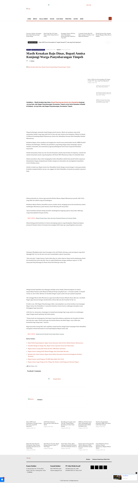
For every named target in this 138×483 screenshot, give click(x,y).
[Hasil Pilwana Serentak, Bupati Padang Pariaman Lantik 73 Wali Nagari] (52, 437)
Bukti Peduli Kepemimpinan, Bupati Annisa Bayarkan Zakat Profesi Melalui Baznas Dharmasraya (55, 343)
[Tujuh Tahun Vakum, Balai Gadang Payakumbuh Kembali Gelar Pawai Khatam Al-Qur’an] (69, 437)
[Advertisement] (56, 119)
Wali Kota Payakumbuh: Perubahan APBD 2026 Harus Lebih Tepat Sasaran (103, 423)
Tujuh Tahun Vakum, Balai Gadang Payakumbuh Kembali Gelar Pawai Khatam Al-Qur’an (69, 445)
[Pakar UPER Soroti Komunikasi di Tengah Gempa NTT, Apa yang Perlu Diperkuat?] (100, 71)
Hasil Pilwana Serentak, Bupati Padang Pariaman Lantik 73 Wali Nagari (51, 445)
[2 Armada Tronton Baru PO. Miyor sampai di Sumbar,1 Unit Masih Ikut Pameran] (86, 27)
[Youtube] (105, 467)
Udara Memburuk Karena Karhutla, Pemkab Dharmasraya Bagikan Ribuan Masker (103, 446)
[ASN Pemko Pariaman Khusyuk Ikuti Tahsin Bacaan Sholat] (91, 86)
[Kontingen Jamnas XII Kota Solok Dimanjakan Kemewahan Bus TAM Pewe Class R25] (69, 27)
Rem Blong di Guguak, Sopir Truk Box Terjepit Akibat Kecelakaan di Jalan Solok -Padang (103, 93)
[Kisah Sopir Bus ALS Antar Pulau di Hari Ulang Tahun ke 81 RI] (52, 27)
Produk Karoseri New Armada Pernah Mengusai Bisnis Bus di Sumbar (103, 35)
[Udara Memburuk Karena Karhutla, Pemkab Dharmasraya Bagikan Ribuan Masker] (104, 437)
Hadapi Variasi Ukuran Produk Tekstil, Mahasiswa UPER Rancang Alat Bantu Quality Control (86, 446)
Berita (28, 49)
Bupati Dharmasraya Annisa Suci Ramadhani (65, 102)
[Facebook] (95, 61)
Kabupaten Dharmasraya (38, 49)
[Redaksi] (27, 61)
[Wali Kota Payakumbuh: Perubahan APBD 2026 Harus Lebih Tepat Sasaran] (104, 415)
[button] (110, 18)
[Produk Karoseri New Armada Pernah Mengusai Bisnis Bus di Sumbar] (104, 27)
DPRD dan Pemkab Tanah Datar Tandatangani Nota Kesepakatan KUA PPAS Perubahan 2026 (103, 101)
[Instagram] (96, 467)
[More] (110, 61)
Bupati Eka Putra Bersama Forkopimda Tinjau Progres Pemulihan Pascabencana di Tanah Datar (33, 446)
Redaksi (32, 61)
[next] (109, 42)
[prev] (107, 42)
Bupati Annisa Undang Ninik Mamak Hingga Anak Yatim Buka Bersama (48, 351)
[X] (98, 61)
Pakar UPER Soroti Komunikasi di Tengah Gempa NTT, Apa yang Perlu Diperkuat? (60, 42)
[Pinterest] (102, 61)
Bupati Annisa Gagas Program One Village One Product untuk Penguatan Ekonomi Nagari (53, 362)
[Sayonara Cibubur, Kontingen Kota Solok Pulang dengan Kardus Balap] (34, 27)
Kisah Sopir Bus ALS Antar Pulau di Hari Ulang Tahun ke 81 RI (51, 35)
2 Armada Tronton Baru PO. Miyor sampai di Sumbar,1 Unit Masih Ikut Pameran (86, 35)
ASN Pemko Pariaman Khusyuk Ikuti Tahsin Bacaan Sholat (103, 86)
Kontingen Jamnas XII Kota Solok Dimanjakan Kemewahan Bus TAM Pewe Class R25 (68, 35)
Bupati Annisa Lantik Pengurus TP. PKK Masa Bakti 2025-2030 (46, 359)
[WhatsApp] (106, 61)
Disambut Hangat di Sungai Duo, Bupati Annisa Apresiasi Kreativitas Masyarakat (51, 345)
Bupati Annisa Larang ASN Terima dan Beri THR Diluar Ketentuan (47, 348)
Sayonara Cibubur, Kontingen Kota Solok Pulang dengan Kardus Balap (33, 35)
